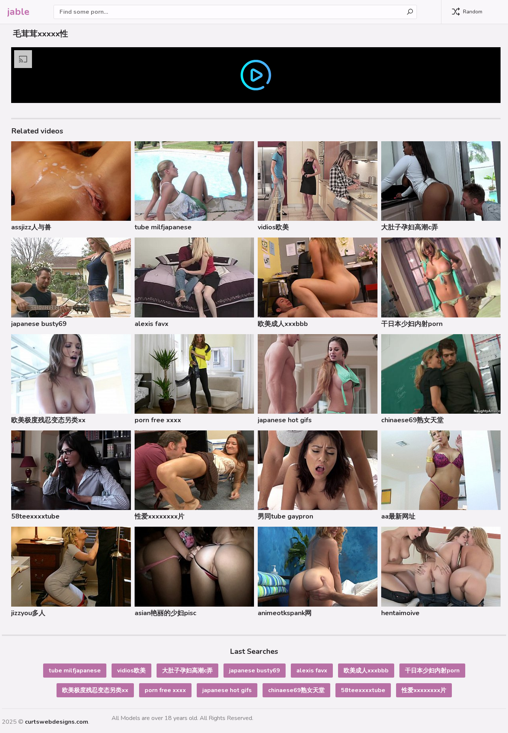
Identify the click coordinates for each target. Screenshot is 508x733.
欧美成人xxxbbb (283, 323)
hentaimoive (400, 612)
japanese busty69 (39, 323)
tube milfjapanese (163, 227)
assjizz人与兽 (31, 227)
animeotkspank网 (285, 612)
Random (472, 11)
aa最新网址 (398, 516)
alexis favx (151, 323)
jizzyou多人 (28, 612)
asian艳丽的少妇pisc (165, 612)
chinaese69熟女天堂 (412, 420)
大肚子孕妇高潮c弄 (409, 227)
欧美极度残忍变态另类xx (48, 420)
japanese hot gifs (285, 420)
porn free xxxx (158, 420)
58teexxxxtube (35, 516)
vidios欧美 (273, 227)
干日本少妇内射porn (412, 323)
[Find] (410, 12)
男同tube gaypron (285, 516)
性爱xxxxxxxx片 (159, 516)
